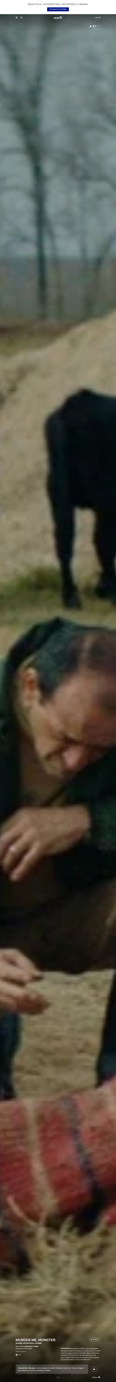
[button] (16, 17)
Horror (23, 1351)
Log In (97, 17)
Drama (18, 1351)
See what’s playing (58, 9)
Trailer (96, 1339)
